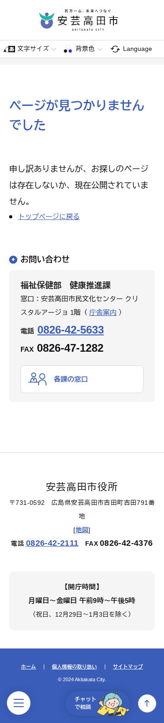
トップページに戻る (49, 216)
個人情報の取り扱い (74, 666)
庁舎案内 (103, 312)
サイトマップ (128, 666)
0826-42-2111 (52, 543)
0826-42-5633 (70, 330)
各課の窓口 (71, 379)
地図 (82, 530)
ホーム (28, 666)
